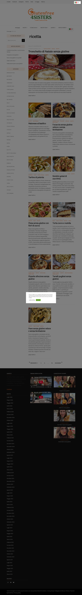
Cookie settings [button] (32, 300)
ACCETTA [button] (38, 300)
